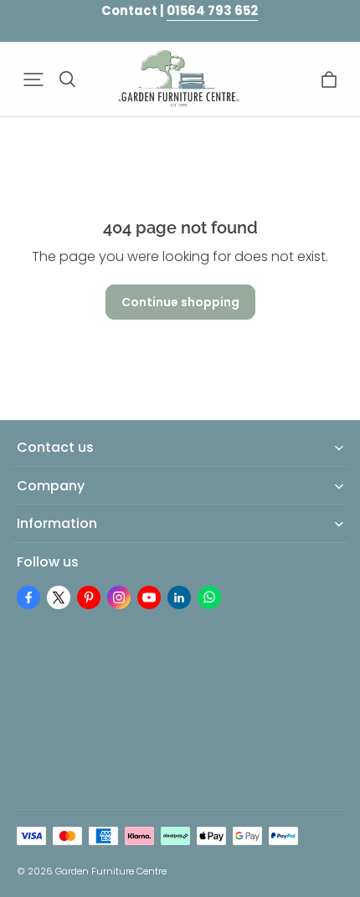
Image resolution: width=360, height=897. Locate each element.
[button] (33, 79)
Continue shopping (180, 302)
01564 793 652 (212, 10)
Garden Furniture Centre (111, 871)
